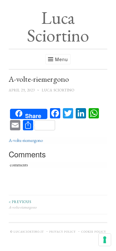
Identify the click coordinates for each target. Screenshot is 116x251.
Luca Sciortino (58, 26)
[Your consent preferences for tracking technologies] (105, 240)
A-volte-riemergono (26, 140)
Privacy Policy (62, 232)
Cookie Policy (93, 232)
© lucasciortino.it (27, 232)
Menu (61, 59)
